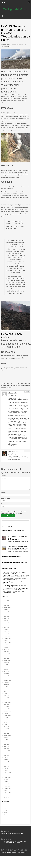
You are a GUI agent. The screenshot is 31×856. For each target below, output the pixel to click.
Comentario (4, 475)
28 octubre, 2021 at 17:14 (12, 393)
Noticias (9, 46)
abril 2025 (6, 614)
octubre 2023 (6, 640)
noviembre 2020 (7, 700)
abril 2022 (6, 669)
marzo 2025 (6, 616)
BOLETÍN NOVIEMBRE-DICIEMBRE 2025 (11, 556)
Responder (26, 391)
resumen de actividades (9, 819)
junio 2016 (6, 779)
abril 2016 (6, 781)
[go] (27, 522)
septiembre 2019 (7, 715)
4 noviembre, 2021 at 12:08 (13, 453)
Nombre (3, 492)
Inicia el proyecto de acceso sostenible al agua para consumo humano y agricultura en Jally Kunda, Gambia (17, 538)
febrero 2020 (6, 706)
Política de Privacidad (6, 852)
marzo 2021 (6, 695)
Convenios (6, 805)
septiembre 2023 (7, 642)
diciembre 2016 (7, 770)
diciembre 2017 (7, 750)
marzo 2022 (6, 671)
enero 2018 (6, 748)
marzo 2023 (6, 649)
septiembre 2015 (7, 792)
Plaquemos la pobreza (9, 582)
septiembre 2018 (7, 735)
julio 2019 (6, 717)
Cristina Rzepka (7, 44)
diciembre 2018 (7, 731)
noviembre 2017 (7, 753)
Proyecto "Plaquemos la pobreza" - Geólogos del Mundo (15, 581)
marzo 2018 (6, 744)
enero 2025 (6, 620)
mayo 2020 (6, 704)
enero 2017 (6, 768)
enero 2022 (6, 675)
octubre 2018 (6, 733)
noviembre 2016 (7, 772)
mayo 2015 (6, 797)
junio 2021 (6, 689)
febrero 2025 (6, 618)
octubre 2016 (6, 775)
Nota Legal (14, 852)
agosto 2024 (6, 622)
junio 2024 (6, 625)
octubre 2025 (6, 605)
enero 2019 (6, 728)
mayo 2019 (6, 722)
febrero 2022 (6, 673)
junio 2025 (6, 609)
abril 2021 (6, 693)
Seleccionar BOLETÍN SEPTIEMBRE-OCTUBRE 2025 (14, 562)
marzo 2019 (6, 726)
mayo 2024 (6, 627)
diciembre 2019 (7, 708)
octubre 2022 (6, 658)
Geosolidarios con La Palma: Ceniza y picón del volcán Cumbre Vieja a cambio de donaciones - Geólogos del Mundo (15, 585)
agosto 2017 (6, 757)
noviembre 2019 (7, 711)
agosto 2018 (6, 737)
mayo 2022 (6, 667)
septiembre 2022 (7, 660)
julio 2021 (6, 686)
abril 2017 (6, 764)
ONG (5, 814)
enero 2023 (6, 651)
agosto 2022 (6, 662)
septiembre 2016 (7, 777)
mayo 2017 (6, 761)
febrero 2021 (6, 697)
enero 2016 (6, 783)
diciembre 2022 (7, 653)
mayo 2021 (6, 691)
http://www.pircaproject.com (14, 399)
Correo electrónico (5, 498)
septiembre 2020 (7, 702)
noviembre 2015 (7, 788)
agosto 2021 (6, 684)
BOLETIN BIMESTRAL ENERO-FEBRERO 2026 (13, 530)
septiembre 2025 (7, 607)
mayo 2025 (6, 611)
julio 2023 (6, 645)
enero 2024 (6, 633)
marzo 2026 (6, 600)
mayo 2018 (6, 742)
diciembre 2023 (7, 636)
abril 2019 (6, 724)
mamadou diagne (6, 575)
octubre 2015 (6, 790)
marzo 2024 (6, 631)
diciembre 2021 (7, 678)
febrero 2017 (6, 766)
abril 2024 (6, 629)
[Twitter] (2, 2)
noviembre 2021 (7, 680)
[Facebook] (4, 2)
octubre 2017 (6, 755)
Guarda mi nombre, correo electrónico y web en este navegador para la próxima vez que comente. (13, 512)
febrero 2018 (6, 746)
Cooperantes (6, 808)
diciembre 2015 (7, 786)
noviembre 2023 (7, 638)
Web (2, 503)
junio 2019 (6, 720)
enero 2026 (6, 603)
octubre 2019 (6, 713)
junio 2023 (6, 647)
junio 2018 (6, 739)
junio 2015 (6, 795)
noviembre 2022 (7, 656)
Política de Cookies (21, 852)
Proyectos (6, 816)
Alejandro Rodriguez (13, 392)
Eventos (5, 810)
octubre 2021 (6, 682)
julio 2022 (6, 664)
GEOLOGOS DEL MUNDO (13, 376)
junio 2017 (6, 759)
